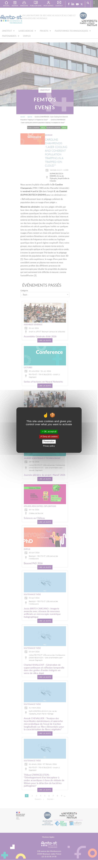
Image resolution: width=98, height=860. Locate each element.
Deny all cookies (50, 437)
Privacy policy (49, 446)
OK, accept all (49, 431)
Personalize (49, 442)
